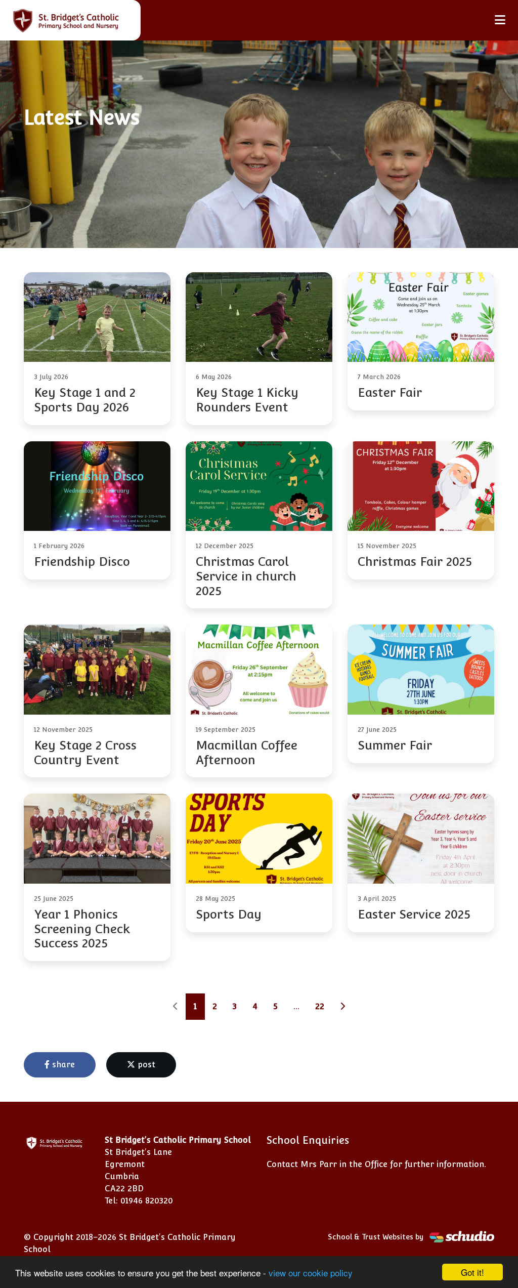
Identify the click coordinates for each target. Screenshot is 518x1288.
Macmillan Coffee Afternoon (246, 752)
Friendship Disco (82, 561)
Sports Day (229, 914)
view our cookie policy (311, 1272)
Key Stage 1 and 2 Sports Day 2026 (85, 399)
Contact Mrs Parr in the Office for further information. (376, 1164)
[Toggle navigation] (500, 20)
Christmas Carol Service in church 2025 (246, 576)
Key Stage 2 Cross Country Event (85, 752)
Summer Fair (395, 745)
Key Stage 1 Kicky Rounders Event (247, 399)
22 (319, 1006)
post (145, 1064)
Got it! (472, 1272)
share (62, 1064)
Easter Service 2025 (414, 914)
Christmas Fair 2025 (415, 561)
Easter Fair (390, 392)
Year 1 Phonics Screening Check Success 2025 (82, 929)
